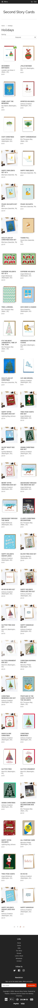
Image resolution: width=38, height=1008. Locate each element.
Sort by (3, 34)
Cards (19, 945)
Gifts (19, 948)
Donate (19, 953)
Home (3, 25)
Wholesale (19, 958)
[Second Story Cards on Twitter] (14, 971)
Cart (35, 2)
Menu (6, 2)
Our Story (19, 951)
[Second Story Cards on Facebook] (19, 971)
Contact (19, 961)
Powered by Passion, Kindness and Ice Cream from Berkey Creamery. (20, 993)
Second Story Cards (21, 991)
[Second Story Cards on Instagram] (24, 971)
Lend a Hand (19, 956)
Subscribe (31, 985)
